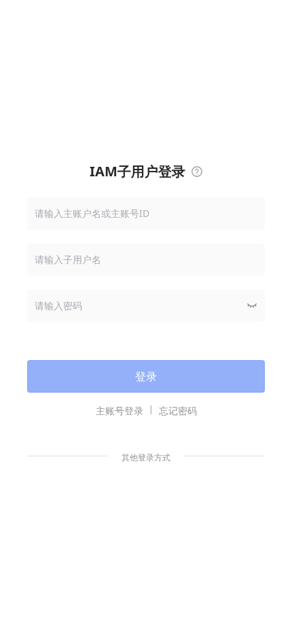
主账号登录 (119, 410)
